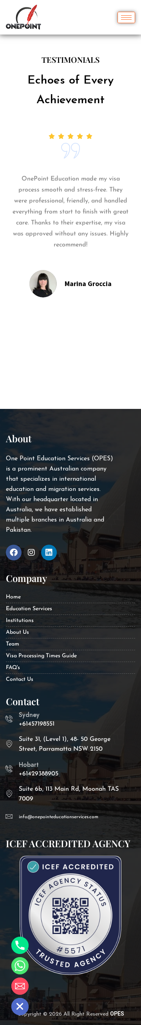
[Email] (20, 986)
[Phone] (20, 945)
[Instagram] (31, 552)
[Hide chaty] (20, 1006)
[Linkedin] (49, 552)
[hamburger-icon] (126, 17)
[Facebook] (14, 552)
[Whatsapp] (20, 965)
